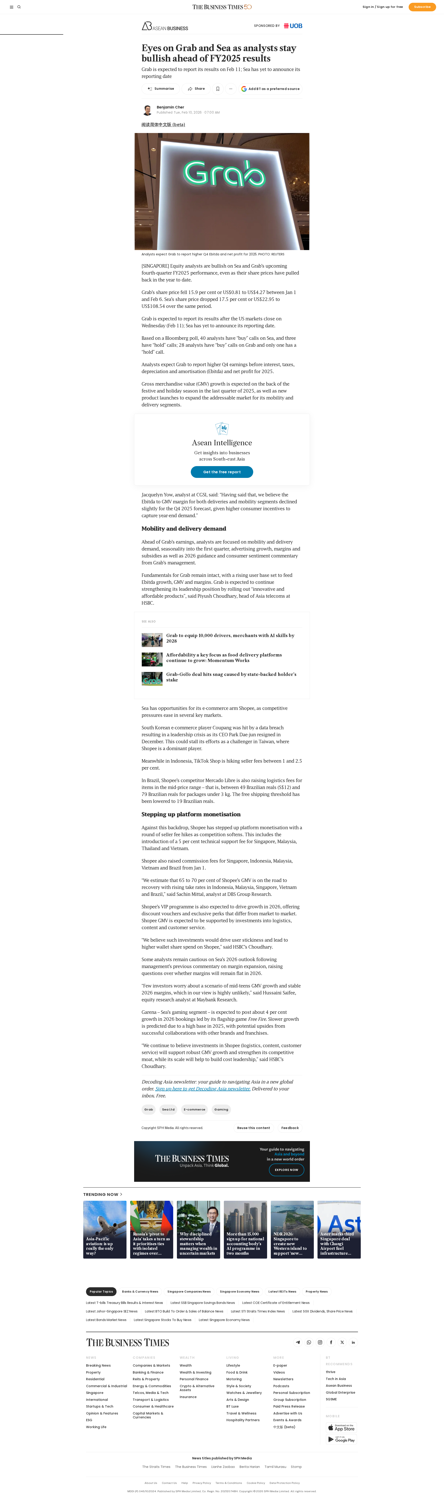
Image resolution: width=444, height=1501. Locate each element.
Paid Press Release (289, 1406)
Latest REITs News (282, 1292)
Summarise (164, 88)
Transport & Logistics (151, 1399)
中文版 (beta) (284, 1427)
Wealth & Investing (195, 1372)
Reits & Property (146, 1379)
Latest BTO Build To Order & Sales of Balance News (184, 1311)
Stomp (296, 1466)
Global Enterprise (340, 1392)
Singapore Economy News (239, 1292)
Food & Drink (237, 1372)
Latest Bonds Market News (106, 1320)
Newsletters (283, 1379)
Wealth (186, 1365)
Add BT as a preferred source (274, 89)
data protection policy (285, 1483)
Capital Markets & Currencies (148, 1415)
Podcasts (281, 1386)
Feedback (290, 1128)
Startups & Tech (99, 1406)
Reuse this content (253, 1128)
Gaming (221, 1109)
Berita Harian (250, 1466)
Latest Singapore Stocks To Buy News (162, 1320)
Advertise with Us (287, 1413)
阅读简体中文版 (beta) (163, 124)
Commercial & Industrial (106, 1386)
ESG (89, 1420)
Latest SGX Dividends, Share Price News (323, 1311)
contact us (169, 1483)
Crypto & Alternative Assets (197, 1388)
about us (151, 1483)
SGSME (331, 1399)
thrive (330, 1372)
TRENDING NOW (100, 1194)
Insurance (188, 1397)
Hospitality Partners (243, 1420)
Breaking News (98, 1365)
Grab (148, 1109)
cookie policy (256, 1483)
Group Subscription (289, 1399)
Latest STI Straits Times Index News (258, 1311)
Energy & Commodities (152, 1386)
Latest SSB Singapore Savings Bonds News (203, 1302)
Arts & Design (237, 1399)
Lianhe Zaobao (223, 1466)
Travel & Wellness (241, 1413)
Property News (317, 1292)
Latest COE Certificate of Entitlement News (275, 1302)
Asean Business (339, 1385)
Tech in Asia (336, 1379)
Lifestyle (233, 1365)
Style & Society (238, 1386)
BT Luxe (232, 1406)
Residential (95, 1379)
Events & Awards (287, 1420)
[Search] (19, 7)
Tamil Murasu (275, 1466)
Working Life (96, 1427)
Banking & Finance (148, 1372)
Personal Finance (194, 1379)
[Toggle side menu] (11, 7)
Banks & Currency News (140, 1292)
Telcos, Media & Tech (151, 1392)
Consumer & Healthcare (153, 1406)
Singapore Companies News (189, 1292)
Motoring (234, 1379)
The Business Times (191, 1466)
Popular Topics (101, 1292)
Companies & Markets (151, 1365)
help (185, 1483)
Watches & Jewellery (244, 1392)
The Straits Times (156, 1466)
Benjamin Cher (170, 107)
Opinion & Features (102, 1413)
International (97, 1399)
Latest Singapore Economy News (224, 1320)
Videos (279, 1372)
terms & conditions (229, 1483)
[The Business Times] (217, 6)
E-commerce (194, 1109)
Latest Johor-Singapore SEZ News (111, 1311)
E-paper (280, 1365)
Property (93, 1372)
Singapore (94, 1392)
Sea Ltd (168, 1109)
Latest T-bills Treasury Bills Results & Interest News (124, 1302)
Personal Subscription (291, 1392)
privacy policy (202, 1483)
